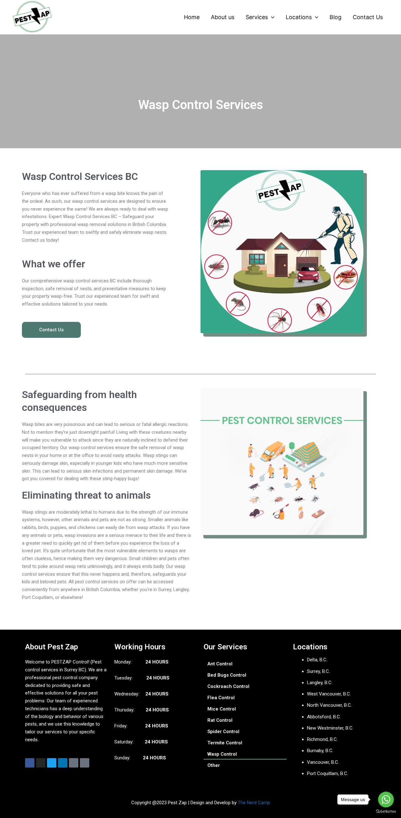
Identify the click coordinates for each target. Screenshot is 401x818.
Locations (299, 17)
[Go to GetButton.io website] (386, 812)
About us (222, 17)
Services (257, 17)
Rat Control (219, 720)
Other (213, 765)
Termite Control (224, 743)
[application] (271, 17)
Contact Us (368, 17)
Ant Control (219, 664)
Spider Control (223, 731)
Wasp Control (222, 754)
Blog (335, 17)
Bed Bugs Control (226, 675)
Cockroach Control (228, 686)
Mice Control (221, 709)
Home (192, 17)
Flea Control (221, 697)
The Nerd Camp (254, 802)
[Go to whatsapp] (386, 799)
